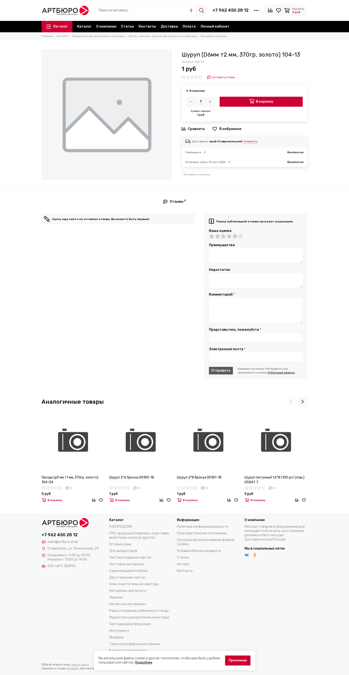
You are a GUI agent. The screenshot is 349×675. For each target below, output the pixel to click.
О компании (106, 26)
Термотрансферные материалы (134, 644)
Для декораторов (123, 551)
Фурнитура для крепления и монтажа (139, 617)
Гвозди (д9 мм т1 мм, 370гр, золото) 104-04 (70, 479)
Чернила (116, 597)
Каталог (60, 26)
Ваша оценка (220, 231)
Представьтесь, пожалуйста (235, 330)
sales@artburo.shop (62, 542)
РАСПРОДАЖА (120, 527)
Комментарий (222, 295)
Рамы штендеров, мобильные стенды (139, 611)
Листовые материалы (126, 564)
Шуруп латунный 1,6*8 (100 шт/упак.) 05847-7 (274, 479)
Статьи (127, 26)
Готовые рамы (120, 544)
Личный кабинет (214, 26)
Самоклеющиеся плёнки (128, 571)
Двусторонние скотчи (127, 577)
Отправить (221, 371)
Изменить (250, 141)
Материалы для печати (127, 591)
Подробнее (143, 663)
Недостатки (219, 270)
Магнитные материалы (127, 604)
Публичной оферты (281, 372)
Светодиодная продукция (130, 624)
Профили (116, 637)
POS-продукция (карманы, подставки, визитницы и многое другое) (139, 535)
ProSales (73, 668)
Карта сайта (80, 664)
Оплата (189, 26)
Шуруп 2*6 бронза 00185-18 (131, 477)
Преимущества (222, 245)
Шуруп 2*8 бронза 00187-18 (199, 477)
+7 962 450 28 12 (230, 10)
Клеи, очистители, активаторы (134, 584)
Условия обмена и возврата (199, 551)
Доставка (169, 26)
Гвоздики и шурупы (196, 174)
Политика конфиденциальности (202, 527)
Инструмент (119, 631)
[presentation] (291, 402)
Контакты (147, 26)
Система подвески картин (130, 557)
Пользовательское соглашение (202, 533)
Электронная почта (227, 349)
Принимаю (238, 660)
